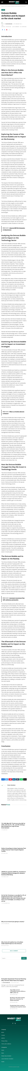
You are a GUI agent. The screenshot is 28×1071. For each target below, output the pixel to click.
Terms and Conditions (6, 1043)
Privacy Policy (4, 1041)
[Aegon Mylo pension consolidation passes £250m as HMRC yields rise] (5, 991)
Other (3, 9)
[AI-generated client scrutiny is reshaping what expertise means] (5, 1007)
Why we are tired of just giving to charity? (12, 921)
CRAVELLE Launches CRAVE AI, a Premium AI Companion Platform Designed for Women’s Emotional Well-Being (13, 873)
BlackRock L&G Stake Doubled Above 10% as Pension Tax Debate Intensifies (17, 999)
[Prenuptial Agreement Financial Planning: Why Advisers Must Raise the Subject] (14, 970)
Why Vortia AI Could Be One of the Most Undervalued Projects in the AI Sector (12, 942)
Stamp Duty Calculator (6, 1056)
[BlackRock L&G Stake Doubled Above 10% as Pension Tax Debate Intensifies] (5, 999)
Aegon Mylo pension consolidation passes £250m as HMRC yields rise (17, 991)
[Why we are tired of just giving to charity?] (14, 913)
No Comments (16, 26)
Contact (3, 1035)
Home (2, 6)
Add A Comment (14, 950)
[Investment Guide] (14, 2)
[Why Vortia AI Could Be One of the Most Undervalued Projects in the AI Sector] (14, 933)
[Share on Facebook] (2, 30)
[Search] (26, 2)
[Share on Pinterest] (7, 30)
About (2, 1032)
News (2, 1053)
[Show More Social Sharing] (9, 30)
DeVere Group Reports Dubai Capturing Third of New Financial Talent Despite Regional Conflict (13, 850)
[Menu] (2, 2)
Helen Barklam (9, 23)
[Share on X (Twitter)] (5, 30)
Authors (3, 1038)
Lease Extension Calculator (7, 1058)
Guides (2, 1061)
